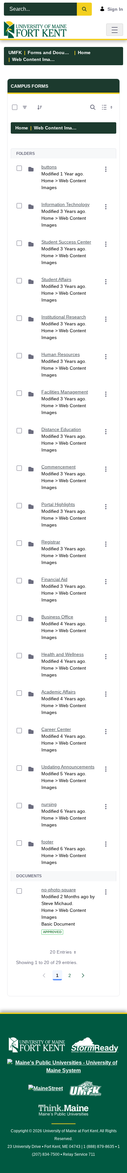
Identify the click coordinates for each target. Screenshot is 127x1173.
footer (47, 841)
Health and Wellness (62, 654)
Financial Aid (54, 579)
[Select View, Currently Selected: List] (108, 107)
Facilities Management (64, 391)
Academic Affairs (58, 691)
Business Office (57, 616)
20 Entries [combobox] (61, 952)
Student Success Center (66, 242)
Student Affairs (56, 279)
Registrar (50, 541)
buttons (49, 167)
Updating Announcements (67, 766)
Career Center (56, 729)
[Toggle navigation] (114, 29)
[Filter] (24, 107)
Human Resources (60, 354)
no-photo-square (58, 889)
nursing (49, 804)
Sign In (115, 9)
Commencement (58, 466)
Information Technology (65, 204)
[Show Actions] (106, 169)
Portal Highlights (58, 504)
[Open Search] (93, 107)
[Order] (39, 107)
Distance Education (61, 429)
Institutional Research (63, 316)
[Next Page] (83, 975)
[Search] (84, 9)
